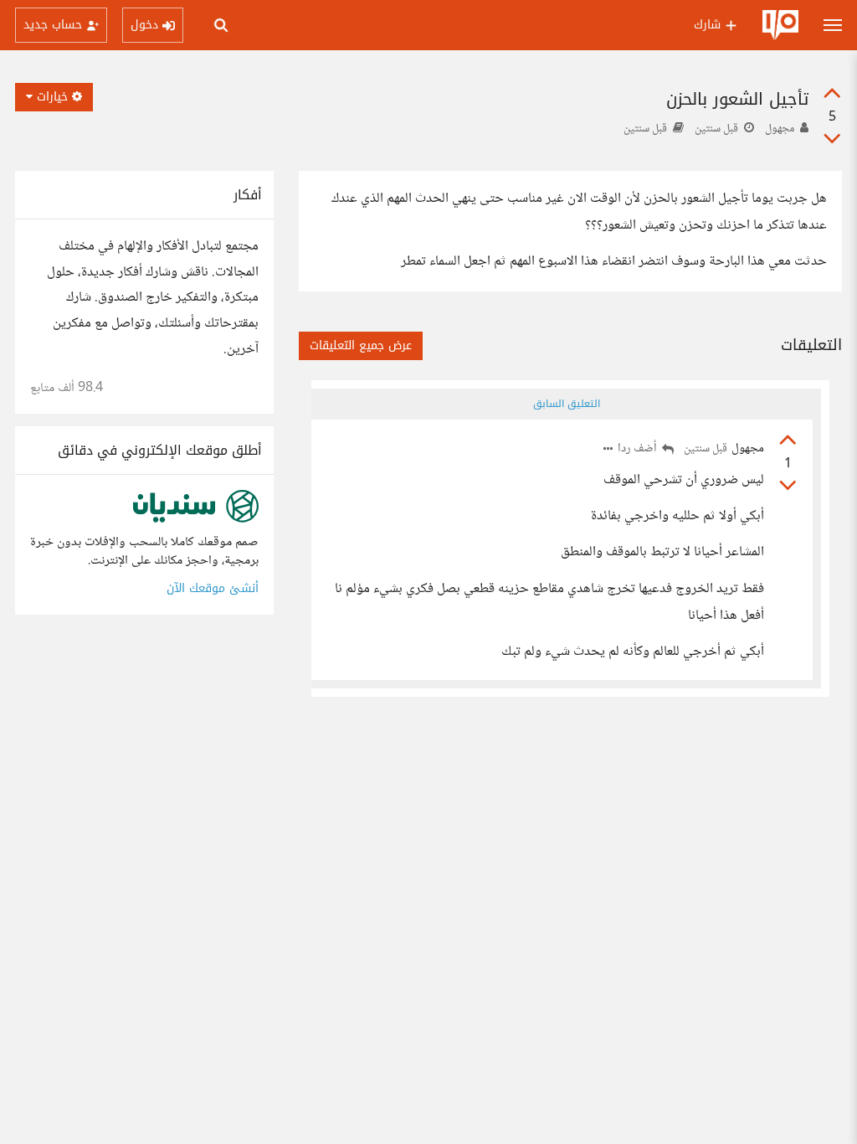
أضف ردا (638, 449)
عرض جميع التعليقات (361, 345)
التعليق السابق (566, 403)
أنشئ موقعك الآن (213, 588)
